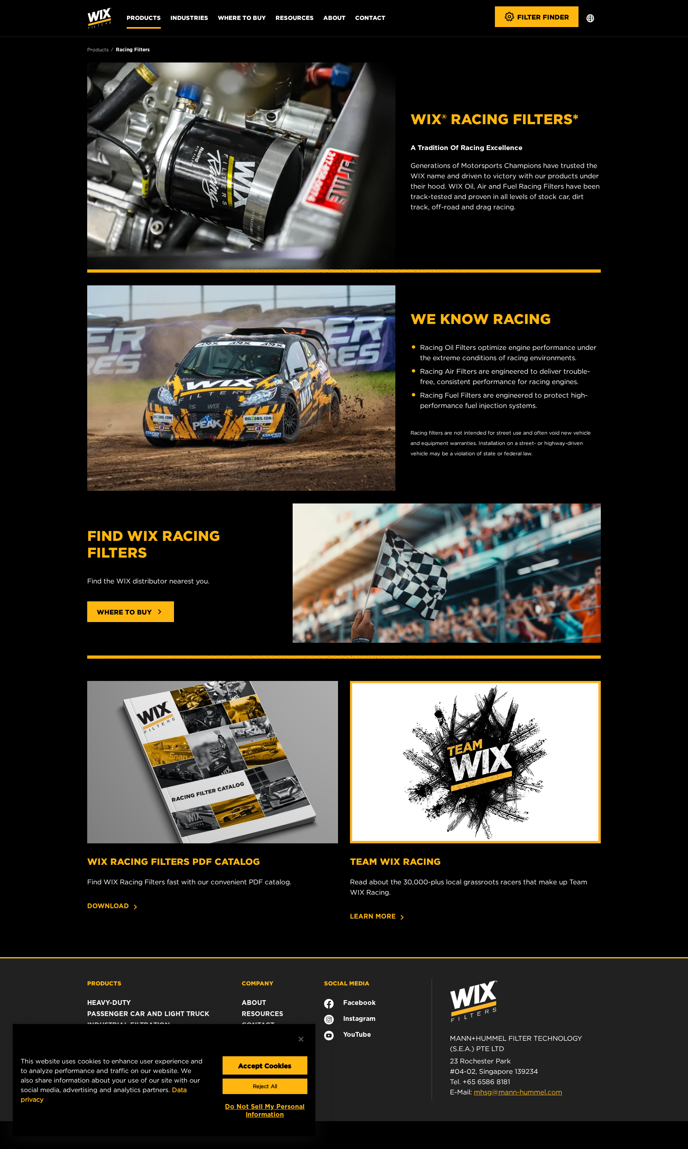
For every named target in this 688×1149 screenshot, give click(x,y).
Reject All (265, 1086)
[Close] (301, 1039)
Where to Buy (242, 17)
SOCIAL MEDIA (346, 983)
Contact (370, 17)
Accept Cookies (264, 1065)
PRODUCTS (104, 983)
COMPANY (258, 983)
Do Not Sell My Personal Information (265, 1110)
